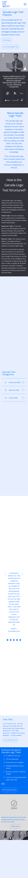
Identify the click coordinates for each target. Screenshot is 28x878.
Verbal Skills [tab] (11, 398)
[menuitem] (26, 3)
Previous (5, 574)
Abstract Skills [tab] (12, 390)
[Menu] (26, 3)
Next (22, 574)
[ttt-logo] (11, 4)
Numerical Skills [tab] (12, 382)
